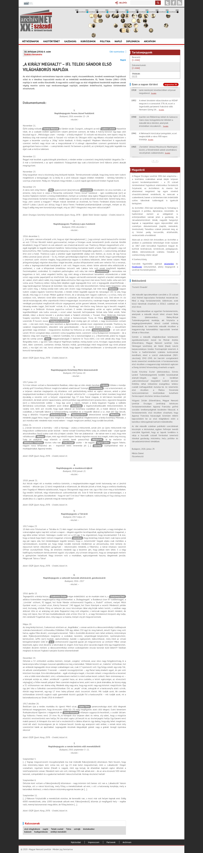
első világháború (32, 829)
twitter (167, 3)
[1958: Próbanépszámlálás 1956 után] (136, 32)
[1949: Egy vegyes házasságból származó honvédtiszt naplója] (127, 17)
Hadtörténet (51, 41)
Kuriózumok (88, 41)
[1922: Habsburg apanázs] (99, 17)
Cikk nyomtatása (117, 51)
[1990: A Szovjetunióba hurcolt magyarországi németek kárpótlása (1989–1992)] (168, 17)
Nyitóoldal (76, 842)
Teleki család (57, 829)
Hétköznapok (30, 41)
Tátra (68, 829)
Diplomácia (133, 41)
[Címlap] (36, 20)
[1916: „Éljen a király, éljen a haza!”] (93, 36)
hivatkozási (137, 266)
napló (45, 829)
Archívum (149, 41)
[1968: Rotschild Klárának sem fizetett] (146, 17)
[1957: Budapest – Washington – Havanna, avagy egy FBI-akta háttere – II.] (135, 17)
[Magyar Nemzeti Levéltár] (28, 5)
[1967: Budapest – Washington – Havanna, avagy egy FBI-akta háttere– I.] (145, 22)
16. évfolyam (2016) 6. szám (37, 51)
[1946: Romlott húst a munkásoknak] (124, 32)
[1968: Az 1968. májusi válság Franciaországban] (146, 27)
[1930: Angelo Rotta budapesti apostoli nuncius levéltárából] (108, 17)
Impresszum (93, 842)
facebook (173, 3)
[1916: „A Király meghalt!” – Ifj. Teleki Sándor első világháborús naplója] (93, 27)
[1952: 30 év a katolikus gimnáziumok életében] (130, 27)
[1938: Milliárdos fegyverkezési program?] (116, 27)
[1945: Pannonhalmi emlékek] (123, 22)
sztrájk (77, 829)
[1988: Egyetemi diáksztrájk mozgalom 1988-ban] (166, 27)
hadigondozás (41, 831)
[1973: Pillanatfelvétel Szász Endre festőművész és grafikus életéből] (151, 32)
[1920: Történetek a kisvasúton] (97, 22)
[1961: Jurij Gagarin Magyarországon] (139, 22)
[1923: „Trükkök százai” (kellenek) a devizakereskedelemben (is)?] (100, 22)
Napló (118, 41)
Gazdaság (70, 41)
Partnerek (110, 842)
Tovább (153, 93)
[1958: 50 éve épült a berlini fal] (136, 27)
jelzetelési (169, 263)
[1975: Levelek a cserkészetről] (153, 17)
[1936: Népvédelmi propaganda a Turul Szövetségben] (114, 17)
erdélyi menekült (58, 831)
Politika (105, 41)
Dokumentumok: (139, 66)
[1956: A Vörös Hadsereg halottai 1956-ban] (134, 22)
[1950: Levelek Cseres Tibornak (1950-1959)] (128, 32)
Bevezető (136, 58)
